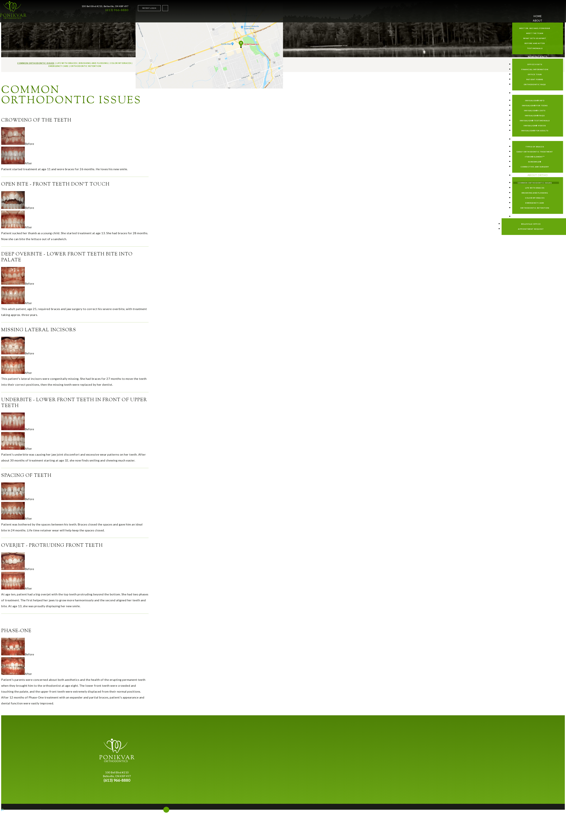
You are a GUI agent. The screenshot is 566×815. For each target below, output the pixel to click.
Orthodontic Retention (85, 66)
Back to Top (155, 812)
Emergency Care (58, 66)
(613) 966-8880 (117, 10)
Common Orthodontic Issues (35, 63)
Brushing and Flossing (93, 63)
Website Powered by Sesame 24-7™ (22, 810)
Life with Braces (66, 63)
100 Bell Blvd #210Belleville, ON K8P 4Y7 (117, 774)
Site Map (45, 810)
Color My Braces (120, 63)
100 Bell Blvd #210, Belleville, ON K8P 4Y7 (105, 6)
